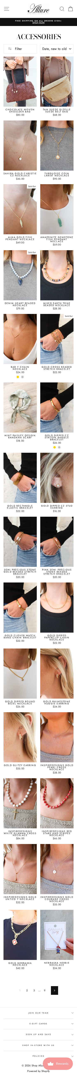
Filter (18, 48)
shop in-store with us (38, 1045)
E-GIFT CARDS (38, 1023)
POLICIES (38, 1056)
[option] (38, 22)
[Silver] (22, 376)
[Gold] (17, 376)
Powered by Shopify (38, 1071)
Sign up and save (38, 1034)
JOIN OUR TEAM (38, 1013)
